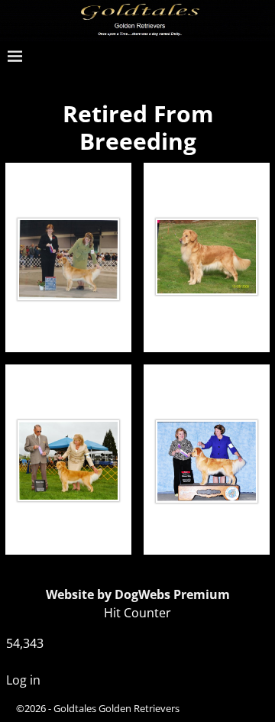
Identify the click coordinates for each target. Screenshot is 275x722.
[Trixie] (68, 461)
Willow (206, 384)
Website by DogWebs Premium (138, 594)
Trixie (68, 384)
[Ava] (68, 260)
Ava (68, 182)
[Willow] (206, 461)
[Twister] (206, 257)
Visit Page (94, 324)
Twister (207, 182)
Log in (23, 680)
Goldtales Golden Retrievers (116, 708)
